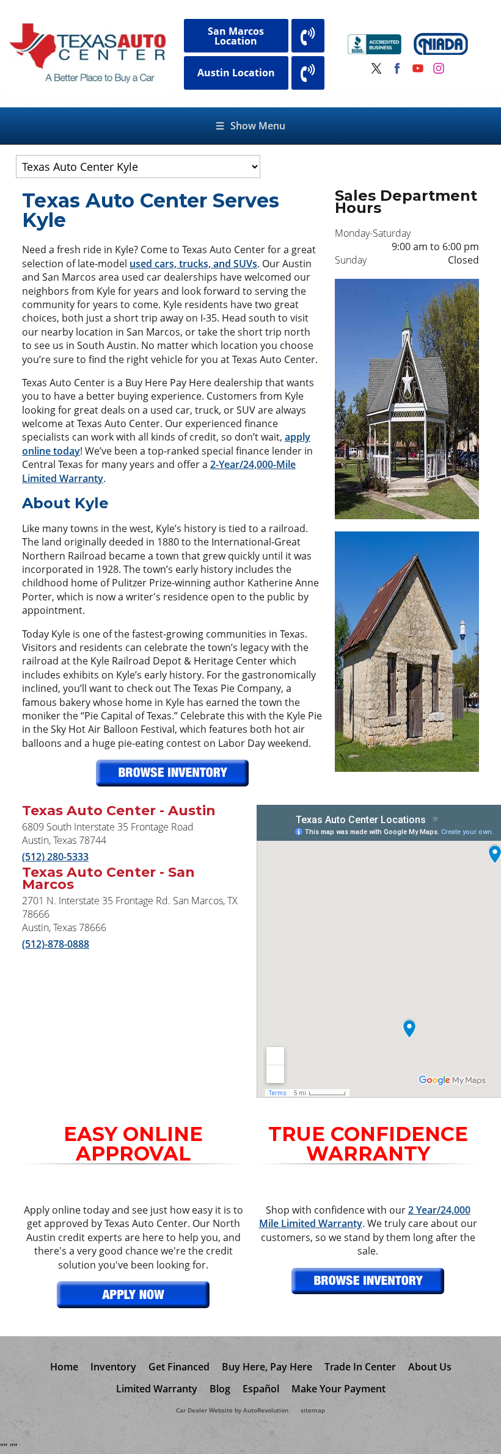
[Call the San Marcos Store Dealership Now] (307, 35)
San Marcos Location (236, 36)
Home (64, 1366)
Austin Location (236, 72)
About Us (430, 1366)
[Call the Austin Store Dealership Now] (307, 73)
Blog (220, 1388)
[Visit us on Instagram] (439, 68)
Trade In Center (360, 1366)
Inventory (113, 1366)
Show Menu (250, 125)
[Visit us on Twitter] (376, 68)
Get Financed (179, 1366)
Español (261, 1388)
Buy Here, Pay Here (267, 1366)
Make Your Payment (338, 1388)
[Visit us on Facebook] (397, 68)
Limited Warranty (156, 1388)
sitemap (313, 1410)
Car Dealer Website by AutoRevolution (232, 1410)
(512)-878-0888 (55, 944)
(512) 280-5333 (55, 856)
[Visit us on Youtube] (418, 68)
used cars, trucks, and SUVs (193, 263)
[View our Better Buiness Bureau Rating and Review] (375, 45)
